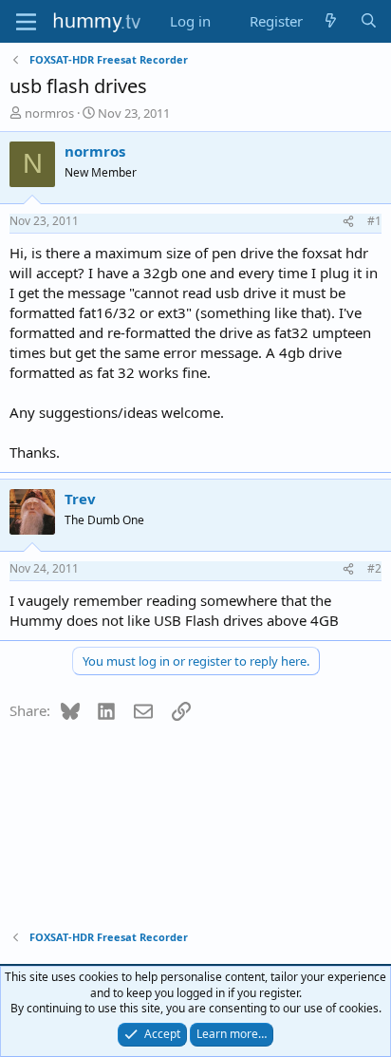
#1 (374, 221)
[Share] (348, 222)
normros (49, 113)
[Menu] (26, 22)
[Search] (368, 21)
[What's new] (330, 21)
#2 (374, 568)
